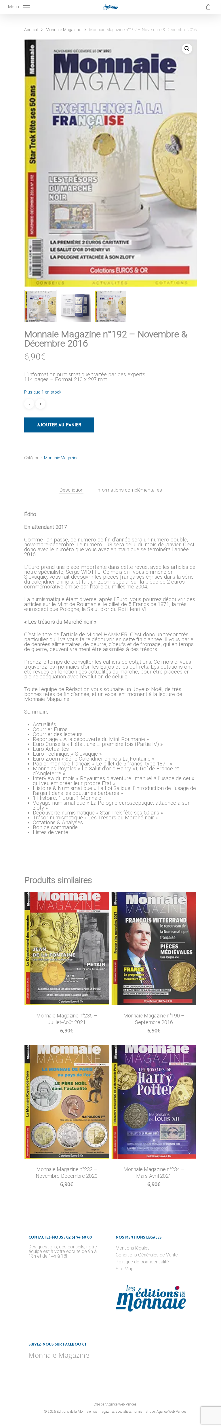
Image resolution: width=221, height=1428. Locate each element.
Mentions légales (133, 1248)
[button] (187, 49)
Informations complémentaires (129, 490)
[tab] (71, 490)
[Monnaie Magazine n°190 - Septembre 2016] (153, 948)
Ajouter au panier (59, 425)
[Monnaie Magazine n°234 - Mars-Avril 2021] (153, 1102)
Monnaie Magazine (63, 29)
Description (71, 490)
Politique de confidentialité (142, 1262)
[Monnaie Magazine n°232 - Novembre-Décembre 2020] (66, 1102)
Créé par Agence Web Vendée (115, 1404)
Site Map (125, 1269)
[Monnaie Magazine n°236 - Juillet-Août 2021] (66, 948)
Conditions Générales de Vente (147, 1255)
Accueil (31, 29)
